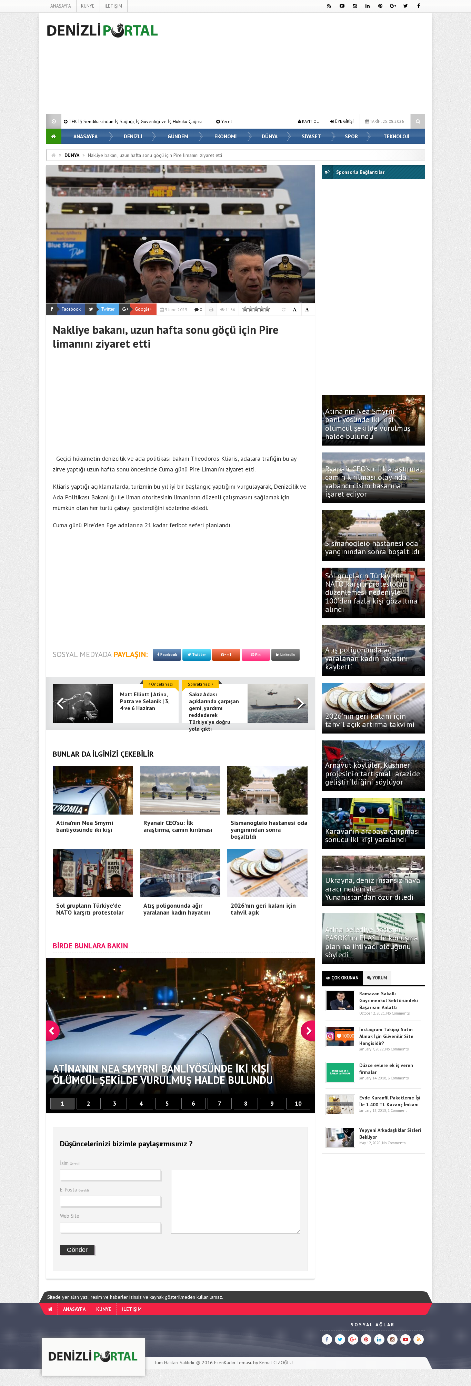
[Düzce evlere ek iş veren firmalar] (340, 1081)
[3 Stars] (256, 309)
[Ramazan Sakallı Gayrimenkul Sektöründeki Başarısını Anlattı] (340, 1010)
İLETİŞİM (113, 6)
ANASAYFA (60, 6)
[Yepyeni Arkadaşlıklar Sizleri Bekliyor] (340, 1146)
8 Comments (398, 1078)
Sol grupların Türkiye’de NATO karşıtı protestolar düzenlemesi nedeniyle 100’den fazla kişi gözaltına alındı (371, 592)
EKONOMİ (225, 136)
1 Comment (397, 1110)
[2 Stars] (250, 309)
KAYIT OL (310, 121)
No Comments (398, 1013)
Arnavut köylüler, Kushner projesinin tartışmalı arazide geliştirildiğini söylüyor (372, 773)
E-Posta (74, 1189)
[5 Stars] (267, 309)
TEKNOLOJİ (396, 136)
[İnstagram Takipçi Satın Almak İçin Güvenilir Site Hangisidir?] (340, 1045)
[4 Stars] (261, 309)
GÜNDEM (178, 136)
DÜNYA (270, 136)
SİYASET (311, 136)
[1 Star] (245, 309)
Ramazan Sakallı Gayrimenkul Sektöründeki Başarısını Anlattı (388, 1000)
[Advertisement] (299, 64)
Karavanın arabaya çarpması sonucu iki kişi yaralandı (372, 835)
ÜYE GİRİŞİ (343, 121)
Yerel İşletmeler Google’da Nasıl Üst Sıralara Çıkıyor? (152, 121)
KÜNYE (87, 6)
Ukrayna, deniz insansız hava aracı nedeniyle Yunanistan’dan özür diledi (372, 888)
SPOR (351, 136)
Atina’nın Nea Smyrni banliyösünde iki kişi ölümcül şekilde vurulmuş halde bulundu (367, 423)
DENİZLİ (133, 136)
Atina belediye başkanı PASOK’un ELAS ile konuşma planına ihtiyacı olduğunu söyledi (371, 942)
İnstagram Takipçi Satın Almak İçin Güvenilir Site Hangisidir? (386, 1036)
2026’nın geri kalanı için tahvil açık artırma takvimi (370, 720)
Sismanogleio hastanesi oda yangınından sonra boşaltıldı (373, 547)
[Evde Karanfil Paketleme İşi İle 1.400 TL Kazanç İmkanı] (340, 1114)
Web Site (69, 1216)
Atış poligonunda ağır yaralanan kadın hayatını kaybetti (366, 658)
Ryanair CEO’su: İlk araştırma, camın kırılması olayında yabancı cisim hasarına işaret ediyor (373, 481)
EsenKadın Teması (232, 1362)
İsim (70, 1163)
